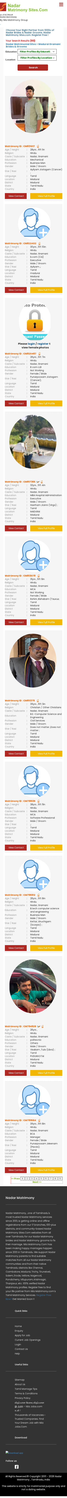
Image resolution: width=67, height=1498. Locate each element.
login (31, 344)
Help (17, 1353)
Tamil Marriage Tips (26, 1389)
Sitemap (20, 1379)
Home (18, 1326)
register (42, 344)
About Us (20, 1384)
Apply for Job (22, 1335)
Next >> (37, 1182)
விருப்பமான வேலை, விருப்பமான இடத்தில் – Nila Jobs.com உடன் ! (29, 1406)
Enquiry (19, 1330)
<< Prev (15, 1178)
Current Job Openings (27, 1340)
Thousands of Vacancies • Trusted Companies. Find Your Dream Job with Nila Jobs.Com (30, 1420)
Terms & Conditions (26, 1393)
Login (18, 1344)
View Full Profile (46, 196)
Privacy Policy (22, 1398)
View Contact (16, 196)
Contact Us (21, 1349)
